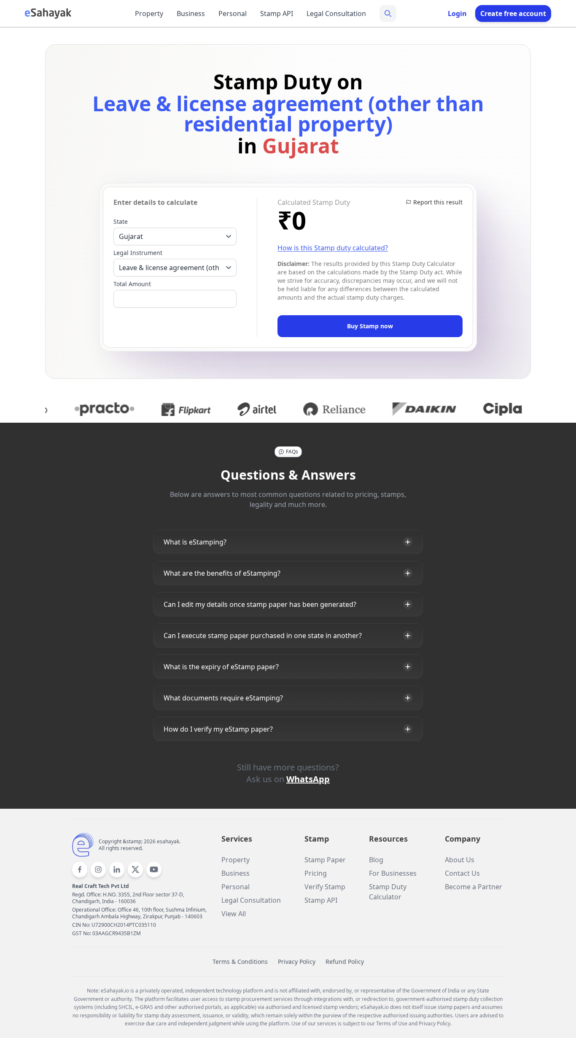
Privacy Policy (296, 962)
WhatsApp (308, 779)
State (120, 221)
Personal (232, 13)
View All (233, 913)
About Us (459, 859)
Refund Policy (345, 962)
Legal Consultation (336, 13)
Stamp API (276, 13)
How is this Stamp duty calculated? (332, 247)
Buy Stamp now (370, 326)
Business (191, 13)
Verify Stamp (324, 886)
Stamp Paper (325, 859)
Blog (376, 859)
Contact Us (462, 873)
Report (438, 202)
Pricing (315, 873)
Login (457, 13)
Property (149, 13)
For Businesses (393, 873)
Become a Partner (473, 886)
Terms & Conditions (240, 962)
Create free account (513, 13)
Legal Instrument (137, 253)
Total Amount (132, 284)
